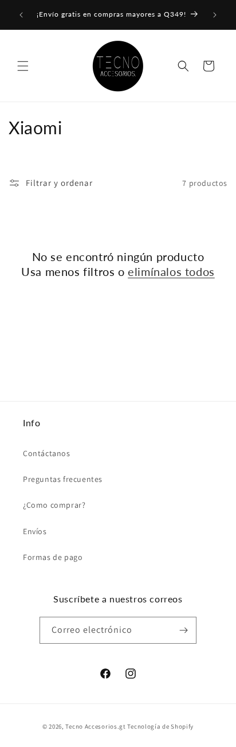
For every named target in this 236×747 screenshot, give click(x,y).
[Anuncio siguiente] (214, 15)
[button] (23, 66)
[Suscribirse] (183, 630)
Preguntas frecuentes (63, 479)
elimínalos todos (171, 271)
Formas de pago (52, 557)
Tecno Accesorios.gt (95, 726)
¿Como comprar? (54, 505)
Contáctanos (46, 453)
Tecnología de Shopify (160, 726)
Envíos (35, 531)
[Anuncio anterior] (21, 15)
